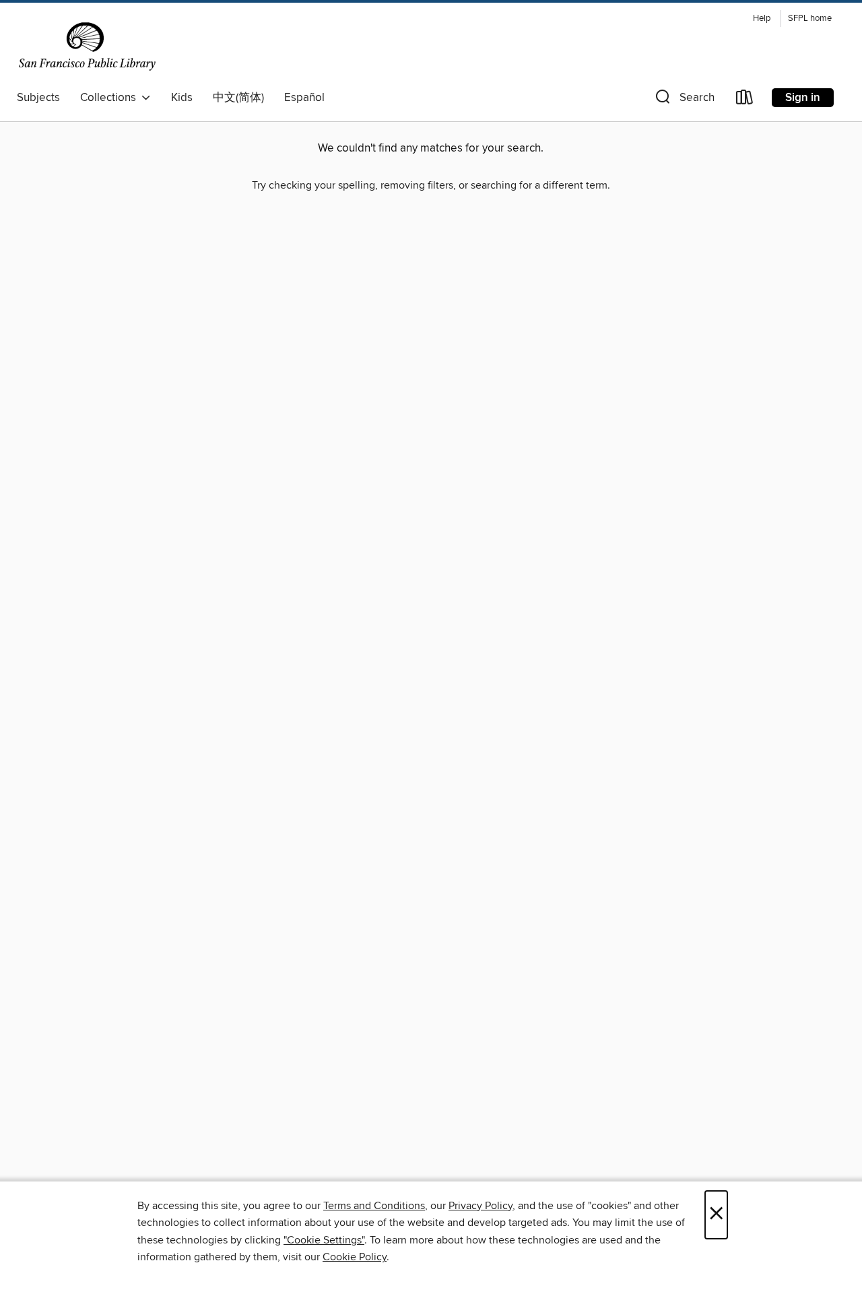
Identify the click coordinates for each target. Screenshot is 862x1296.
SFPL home (810, 18)
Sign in (802, 97)
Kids (182, 97)
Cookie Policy (355, 1257)
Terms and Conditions (374, 1205)
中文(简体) (238, 97)
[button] (683, 100)
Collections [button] (110, 97)
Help (761, 18)
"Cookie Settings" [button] (324, 1240)
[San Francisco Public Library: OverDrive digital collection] (87, 46)
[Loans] (745, 100)
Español (304, 97)
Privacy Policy (480, 1205)
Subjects (38, 97)
